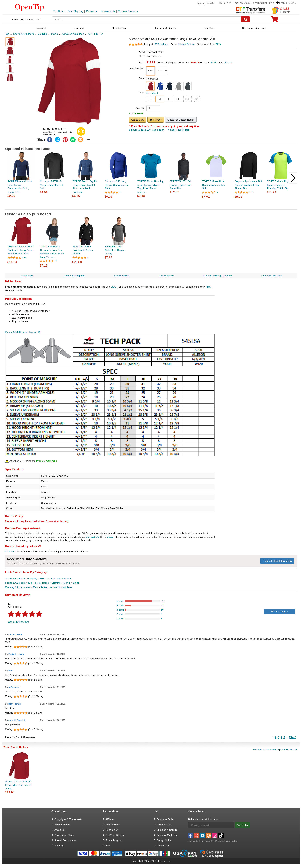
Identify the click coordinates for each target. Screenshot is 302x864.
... (287, 737)
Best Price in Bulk (179, 129)
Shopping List (260, 3)
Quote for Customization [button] (180, 119)
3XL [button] (197, 99)
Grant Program (114, 840)
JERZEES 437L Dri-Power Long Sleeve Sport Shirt (181, 185)
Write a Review (279, 611)
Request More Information (277, 560)
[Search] (245, 19)
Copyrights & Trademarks (68, 819)
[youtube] (202, 835)
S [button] (150, 99)
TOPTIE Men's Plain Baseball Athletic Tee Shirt (213, 185)
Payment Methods (167, 835)
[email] (80, 139)
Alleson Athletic (186, 44)
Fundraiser (112, 829)
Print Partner (113, 824)
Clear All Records (288, 749)
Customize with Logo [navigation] (253, 28)
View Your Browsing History (266, 749)
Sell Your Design (115, 835)
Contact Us (92, 536)
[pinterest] (65, 139)
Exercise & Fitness (38, 582)
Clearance (92, 11)
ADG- (114, 286)
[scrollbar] (151, 206)
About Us (59, 829)
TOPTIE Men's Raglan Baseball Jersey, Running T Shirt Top (279, 185)
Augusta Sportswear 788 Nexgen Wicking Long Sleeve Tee (248, 185)
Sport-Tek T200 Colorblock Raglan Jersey (115, 250)
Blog (108, 845)
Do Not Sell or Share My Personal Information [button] (213, 840)
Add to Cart (137, 119)
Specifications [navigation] (121, 275)
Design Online (164, 840)
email (110, 536)
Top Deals (59, 11)
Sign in (200, 3)
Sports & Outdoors (15, 578)
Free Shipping (75, 11)
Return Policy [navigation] (166, 275)
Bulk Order (155, 119)
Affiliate (110, 819)
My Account (225, 3)
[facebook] (49, 139)
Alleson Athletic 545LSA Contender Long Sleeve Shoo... (18, 785)
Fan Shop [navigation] (208, 28)
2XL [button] (187, 99)
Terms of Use (164, 824)
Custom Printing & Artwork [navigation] (217, 275)
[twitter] (57, 139)
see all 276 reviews (18, 621)
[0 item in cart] (274, 20)
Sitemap (58, 845)
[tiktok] (221, 835)
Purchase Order (165, 819)
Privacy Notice (62, 824)
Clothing (32, 578)
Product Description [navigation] (74, 275)
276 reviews (161, 44)
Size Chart (152, 92)
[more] (88, 139)
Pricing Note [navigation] (26, 275)
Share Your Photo (64, 835)
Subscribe (242, 825)
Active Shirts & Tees (60, 578)
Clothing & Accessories (17, 587)
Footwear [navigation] (78, 28)
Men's (43, 578)
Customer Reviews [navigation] (271, 275)
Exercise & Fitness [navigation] (165, 28)
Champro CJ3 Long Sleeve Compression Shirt (116, 185)
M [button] (160, 99)
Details (229, 62)
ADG (218, 44)
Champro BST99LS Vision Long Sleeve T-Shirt (52, 185)
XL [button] (178, 99)
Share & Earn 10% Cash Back (147, 129)
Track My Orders (242, 3)
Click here (10, 551)
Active (44, 587)
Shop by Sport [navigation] (119, 28)
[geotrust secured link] (212, 853)
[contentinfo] (29, 7)
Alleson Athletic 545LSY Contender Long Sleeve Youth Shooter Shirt (21, 250)
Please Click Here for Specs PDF (23, 331)
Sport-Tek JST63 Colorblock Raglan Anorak (83, 250)
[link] (73, 139)
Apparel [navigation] (41, 28)
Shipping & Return (167, 829)
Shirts (76, 582)
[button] (286, 3)
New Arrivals (107, 11)
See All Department (22, 19)
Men (35, 587)
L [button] (169, 99)
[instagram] (214, 835)
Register (210, 3)
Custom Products (128, 11)
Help (271, 3)
